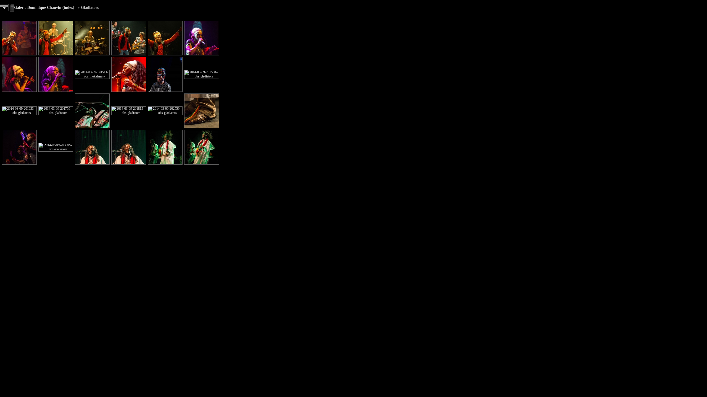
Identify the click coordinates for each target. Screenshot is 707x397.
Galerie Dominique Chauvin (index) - (45, 7)
